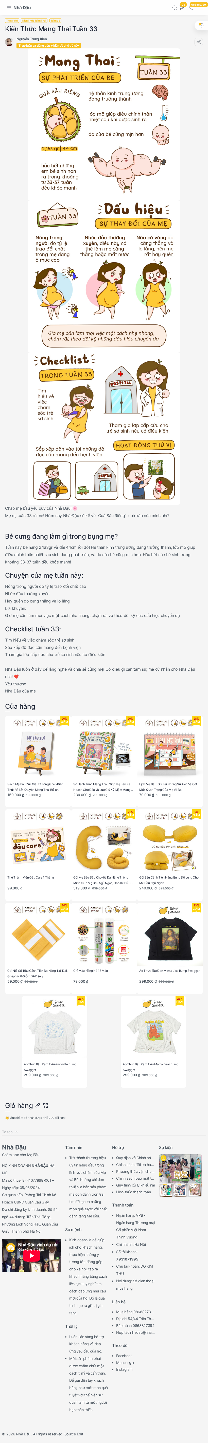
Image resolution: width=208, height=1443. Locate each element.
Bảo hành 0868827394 (135, 1325)
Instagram (124, 1369)
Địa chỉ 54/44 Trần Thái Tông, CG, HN (135, 1319)
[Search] (174, 7)
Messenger (125, 1362)
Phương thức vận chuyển (134, 1172)
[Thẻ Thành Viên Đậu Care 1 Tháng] (38, 841)
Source (70, 1434)
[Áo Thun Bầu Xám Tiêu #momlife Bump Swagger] (54, 1028)
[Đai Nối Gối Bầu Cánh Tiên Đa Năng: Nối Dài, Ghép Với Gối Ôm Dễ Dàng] (38, 935)
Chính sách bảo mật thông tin (134, 1179)
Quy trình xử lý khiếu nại (135, 1185)
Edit (80, 1434)
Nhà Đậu (22, 7)
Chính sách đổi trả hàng (134, 1165)
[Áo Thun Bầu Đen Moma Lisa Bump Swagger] (169, 935)
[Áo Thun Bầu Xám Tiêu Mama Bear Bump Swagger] (153, 1028)
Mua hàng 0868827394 (134, 1312)
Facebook (124, 1356)
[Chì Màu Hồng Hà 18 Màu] (103, 935)
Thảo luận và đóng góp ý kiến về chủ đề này (49, 45)
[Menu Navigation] (8, 7)
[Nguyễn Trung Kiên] (31, 39)
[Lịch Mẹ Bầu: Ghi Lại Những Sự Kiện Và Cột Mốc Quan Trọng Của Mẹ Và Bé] (169, 748)
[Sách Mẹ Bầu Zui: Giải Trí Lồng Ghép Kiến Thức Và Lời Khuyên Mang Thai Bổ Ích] (38, 748)
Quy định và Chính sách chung (135, 1158)
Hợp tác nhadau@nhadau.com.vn (135, 1333)
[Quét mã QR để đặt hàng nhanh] (45, 1105)
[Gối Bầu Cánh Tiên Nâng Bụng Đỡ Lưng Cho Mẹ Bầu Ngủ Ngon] (169, 841)
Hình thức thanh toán (133, 1192)
